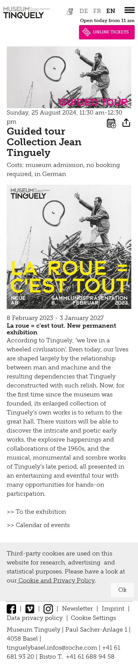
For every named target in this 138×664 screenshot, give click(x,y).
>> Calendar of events (38, 525)
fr (97, 11)
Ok (122, 590)
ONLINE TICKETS (111, 32)
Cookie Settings (93, 618)
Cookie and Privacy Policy (56, 580)
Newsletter (77, 608)
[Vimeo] (29, 608)
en (110, 11)
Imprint (113, 608)
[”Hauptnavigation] (130, 10)
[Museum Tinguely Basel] (26, 18)
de (83, 11)
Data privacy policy (35, 618)
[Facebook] (11, 608)
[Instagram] (48, 608)
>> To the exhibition (36, 511)
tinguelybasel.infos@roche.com (53, 647)
